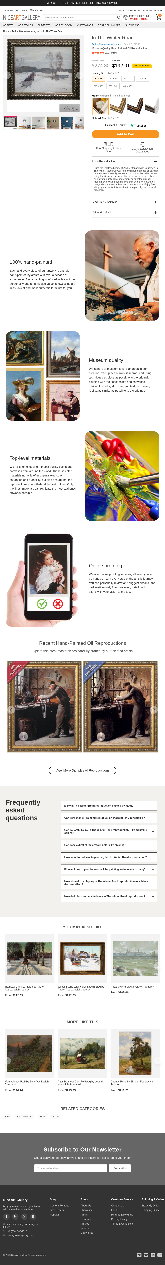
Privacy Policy (119, 1219)
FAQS (114, 1210)
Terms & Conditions (122, 1223)
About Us (86, 1205)
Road (42, 1116)
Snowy (55, 1116)
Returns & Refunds (122, 1214)
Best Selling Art (109, 25)
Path (7, 1116)
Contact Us (117, 1205)
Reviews (86, 1219)
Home (6, 31)
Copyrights (87, 1232)
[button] (7, 75)
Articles (85, 1223)
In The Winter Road (53, 31)
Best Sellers (57, 1210)
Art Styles (25, 25)
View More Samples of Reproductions (82, 770)
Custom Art (85, 25)
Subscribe (119, 1168)
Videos (85, 1228)
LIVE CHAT (39, 10)
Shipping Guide (151, 1210)
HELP (25, 10)
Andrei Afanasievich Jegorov (26, 31)
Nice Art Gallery (23, 17)
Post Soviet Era (24, 1116)
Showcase (132, 25)
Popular (54, 1214)
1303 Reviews (111, 53)
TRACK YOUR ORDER (129, 10)
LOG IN (158, 10)
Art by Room (63, 25)
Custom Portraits (59, 1205)
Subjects (44, 25)
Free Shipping (138, 17)
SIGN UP (147, 10)
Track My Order (150, 1205)
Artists (8, 25)
